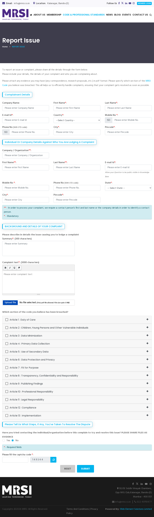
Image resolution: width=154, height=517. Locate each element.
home (5, 47)
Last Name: (111, 103)
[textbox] (38, 282)
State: (108, 183)
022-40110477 (144, 502)
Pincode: (110, 127)
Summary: (17, 239)
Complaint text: (20, 262)
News (109, 14)
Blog (117, 14)
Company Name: (11, 103)
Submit (85, 468)
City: (57, 127)
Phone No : (14, 127)
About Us (39, 14)
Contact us (140, 14)
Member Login (144, 3)
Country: (59, 115)
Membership (54, 14)
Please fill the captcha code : (17, 455)
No (16, 440)
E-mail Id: (7, 115)
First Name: (60, 103)
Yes (8, 440)
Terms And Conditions (77, 509)
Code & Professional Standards (84, 14)
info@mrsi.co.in (122, 502)
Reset (67, 468)
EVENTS (126, 14)
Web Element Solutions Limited (136, 509)
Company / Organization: (16, 150)
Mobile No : (111, 115)
